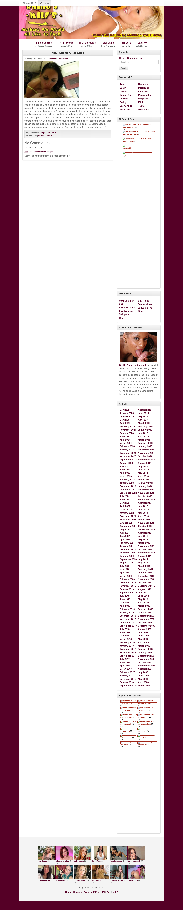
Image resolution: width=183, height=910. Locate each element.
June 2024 (125, 436)
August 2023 (126, 463)
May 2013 (143, 512)
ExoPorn (142, 42)
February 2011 (145, 569)
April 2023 (125, 472)
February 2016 (145, 426)
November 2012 (146, 522)
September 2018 (128, 625)
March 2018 (126, 639)
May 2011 (143, 562)
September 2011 (146, 552)
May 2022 (124, 502)
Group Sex (125, 109)
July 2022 (125, 496)
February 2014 (145, 482)
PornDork (126, 42)
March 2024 (126, 443)
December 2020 (128, 549)
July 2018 (125, 629)
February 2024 (127, 446)
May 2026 (124, 409)
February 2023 (127, 479)
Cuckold (124, 98)
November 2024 (128, 429)
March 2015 (144, 439)
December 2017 (128, 649)
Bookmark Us (134, 58)
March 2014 (144, 479)
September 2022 (128, 492)
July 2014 (143, 466)
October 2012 (145, 526)
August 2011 (144, 556)
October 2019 (127, 589)
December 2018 (128, 615)
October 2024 (127, 433)
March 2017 (126, 668)
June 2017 (125, 662)
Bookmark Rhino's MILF (58, 58)
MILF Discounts (87, 42)
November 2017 (128, 652)
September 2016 (128, 685)
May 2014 (143, 472)
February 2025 (127, 426)
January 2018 (127, 645)
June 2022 (125, 499)
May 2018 (124, 635)
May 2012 (143, 539)
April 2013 (143, 516)
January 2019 (127, 612)
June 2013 (143, 509)
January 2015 (145, 446)
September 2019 (128, 592)
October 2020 (127, 556)
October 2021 (127, 522)
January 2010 (145, 612)
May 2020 (124, 569)
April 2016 (143, 419)
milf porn (95, 892)
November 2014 (146, 453)
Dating (123, 102)
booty (123, 87)
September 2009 (146, 625)
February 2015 (145, 443)
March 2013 (144, 519)
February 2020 (127, 579)
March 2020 (126, 576)
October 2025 (127, 416)
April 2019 (125, 605)
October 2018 (127, 622)
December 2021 (128, 516)
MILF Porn (143, 300)
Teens (141, 105)
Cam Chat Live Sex (127, 302)
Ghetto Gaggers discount (132, 365)
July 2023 (125, 466)
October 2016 (127, 682)
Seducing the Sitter (145, 309)
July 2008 (143, 672)
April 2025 (125, 423)
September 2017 (128, 655)
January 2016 (145, 429)
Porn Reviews (66, 42)
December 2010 (146, 576)
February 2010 (145, 609)
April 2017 (125, 665)
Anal (122, 84)
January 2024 (127, 449)
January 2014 (145, 486)
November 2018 (128, 619)
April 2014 (143, 476)
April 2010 (143, 602)
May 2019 (124, 602)
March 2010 (144, 605)
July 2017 (125, 659)
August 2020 (126, 562)
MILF (54, 132)
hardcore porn (81, 892)
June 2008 (143, 675)
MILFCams (108, 42)
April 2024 (125, 439)
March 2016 (144, 423)
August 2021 (126, 529)
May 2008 (143, 679)
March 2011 (144, 566)
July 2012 (143, 536)
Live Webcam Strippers (126, 312)
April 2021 (125, 539)
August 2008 (144, 668)
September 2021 (128, 526)
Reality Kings (145, 304)
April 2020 (125, 572)
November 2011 (146, 546)
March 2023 (126, 476)
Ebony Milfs (126, 105)
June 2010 (143, 595)
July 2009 (143, 632)
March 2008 (144, 685)
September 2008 (146, 665)
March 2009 (144, 645)
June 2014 (143, 469)
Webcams (143, 109)
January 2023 (127, 482)
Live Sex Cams (127, 307)
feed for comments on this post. (39, 151)
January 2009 (145, 652)
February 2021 (127, 542)
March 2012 (144, 542)
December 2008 (146, 655)
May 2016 (143, 416)
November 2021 (128, 519)
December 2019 (128, 582)
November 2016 (128, 679)
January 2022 (127, 512)
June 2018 (125, 632)
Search (123, 68)
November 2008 (146, 659)
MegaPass (143, 98)
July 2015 (143, 433)
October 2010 (145, 582)
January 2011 (145, 572)
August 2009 (144, 629)
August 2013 (144, 502)
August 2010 (144, 589)
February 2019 (127, 609)
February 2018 (127, 642)
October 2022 (127, 489)
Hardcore (143, 84)
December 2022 (128, 486)
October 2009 (145, 622)
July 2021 (125, 532)
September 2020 (128, 559)
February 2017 (127, 672)
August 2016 (144, 409)
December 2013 (146, 489)
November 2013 (146, 492)
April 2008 (143, 682)
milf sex (106, 892)
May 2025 (124, 419)
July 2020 (125, 566)
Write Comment (45, 135)
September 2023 (128, 459)
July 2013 (143, 506)
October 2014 (145, 456)
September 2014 (146, 459)
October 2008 (145, 662)
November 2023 (128, 456)
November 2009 (146, 619)
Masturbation (145, 95)
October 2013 (145, 496)
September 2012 (146, 529)
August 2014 (144, 463)
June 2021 (125, 536)
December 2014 (146, 449)
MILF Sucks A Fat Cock (68, 53)
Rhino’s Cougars (44, 42)
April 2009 (143, 642)
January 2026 (127, 413)
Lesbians (143, 91)
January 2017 (127, 675)
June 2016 (143, 413)
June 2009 (143, 635)
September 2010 (146, 585)
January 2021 (127, 546)
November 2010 (146, 579)
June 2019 (125, 599)
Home (45, 3)
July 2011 (143, 559)
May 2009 (143, 639)
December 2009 (146, 615)
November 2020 (128, 552)
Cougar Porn (45, 132)
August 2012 (144, 532)
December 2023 (128, 453)
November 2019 (128, 585)
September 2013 (146, 499)
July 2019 (125, 595)
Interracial (143, 87)
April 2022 (125, 506)
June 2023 (125, 469)
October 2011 (145, 549)
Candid (123, 91)
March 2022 (126, 509)
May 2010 (143, 599)
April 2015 (143, 436)
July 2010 (143, 592)
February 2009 (145, 649)
